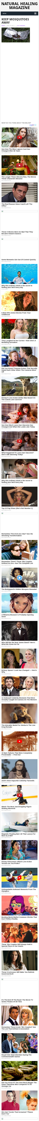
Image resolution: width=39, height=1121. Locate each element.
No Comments (21, 25)
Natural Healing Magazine (19, 5)
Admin (3, 25)
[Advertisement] (19, 63)
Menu (4, 13)
